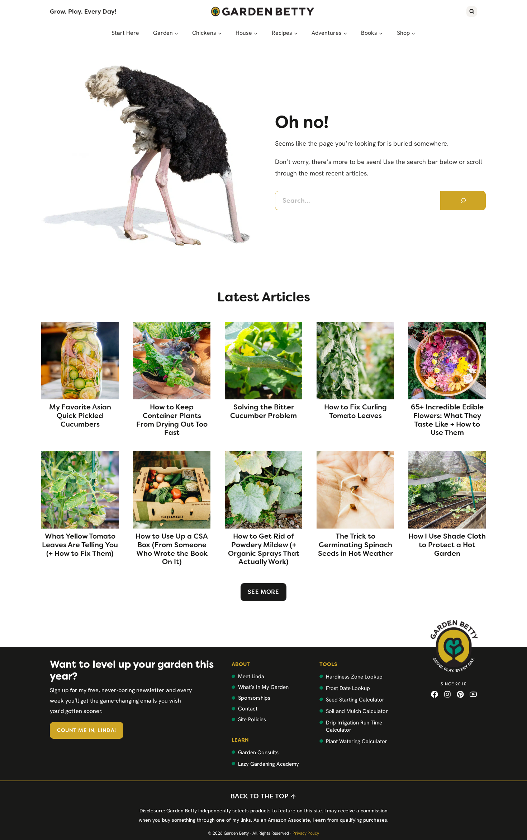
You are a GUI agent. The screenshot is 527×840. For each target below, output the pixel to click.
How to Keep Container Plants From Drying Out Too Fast (172, 420)
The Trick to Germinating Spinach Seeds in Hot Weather (355, 545)
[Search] (463, 200)
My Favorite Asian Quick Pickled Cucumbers (80, 415)
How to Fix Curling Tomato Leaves (355, 411)
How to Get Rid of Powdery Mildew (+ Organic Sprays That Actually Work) (263, 549)
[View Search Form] (471, 11)
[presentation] (80, 360)
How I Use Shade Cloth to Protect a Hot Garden (447, 545)
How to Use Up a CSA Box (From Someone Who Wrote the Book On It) (172, 549)
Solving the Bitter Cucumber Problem (263, 411)
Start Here (125, 33)
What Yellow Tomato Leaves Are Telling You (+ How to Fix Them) (80, 545)
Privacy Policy (306, 833)
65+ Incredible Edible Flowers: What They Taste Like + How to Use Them (447, 420)
